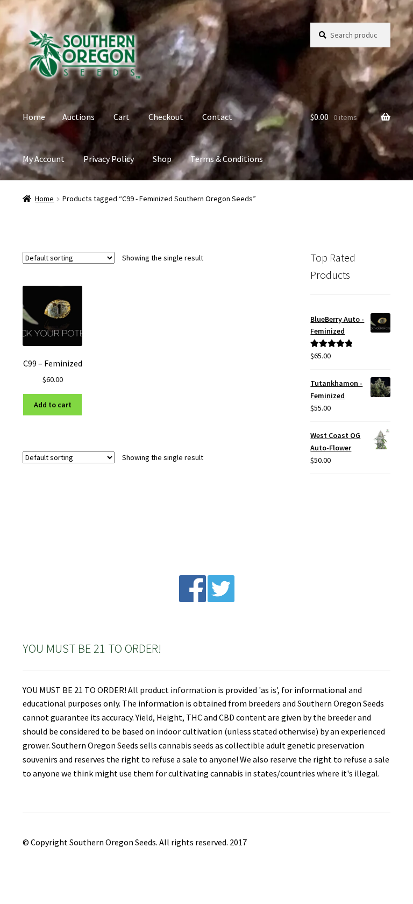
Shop (162, 158)
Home (34, 116)
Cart (121, 116)
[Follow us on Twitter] (221, 599)
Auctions (78, 116)
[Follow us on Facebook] (192, 599)
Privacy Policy (108, 158)
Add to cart (53, 404)
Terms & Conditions (226, 158)
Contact (217, 116)
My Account (44, 158)
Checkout (165, 116)
